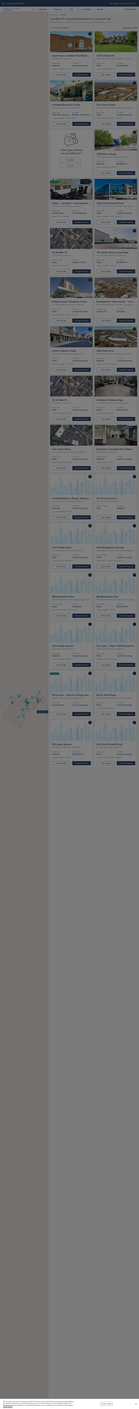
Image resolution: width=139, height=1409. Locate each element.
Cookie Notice (7, 1407)
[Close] (136, 1404)
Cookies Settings (106, 1404)
